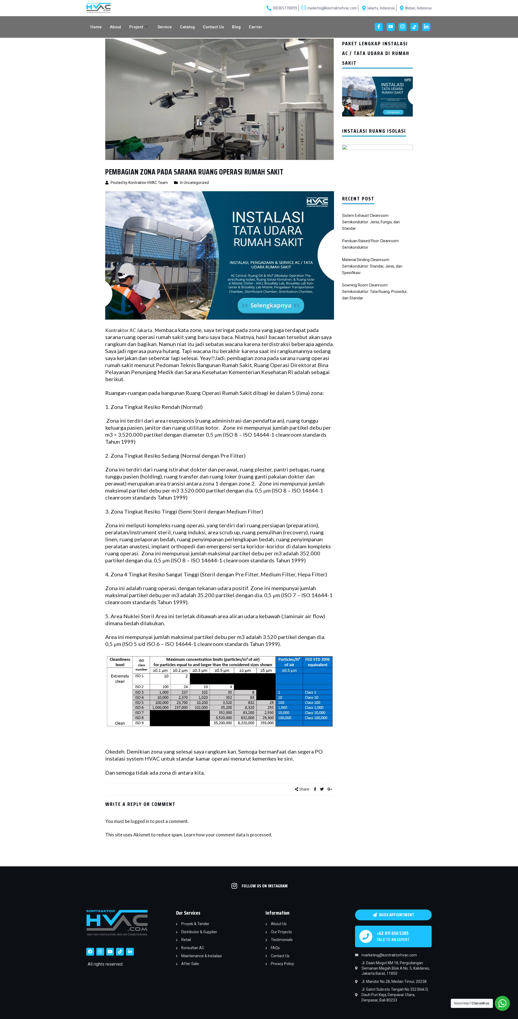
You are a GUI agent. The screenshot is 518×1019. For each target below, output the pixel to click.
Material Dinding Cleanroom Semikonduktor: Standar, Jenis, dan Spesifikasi (372, 266)
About (115, 27)
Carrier (255, 27)
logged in (140, 821)
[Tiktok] (120, 952)
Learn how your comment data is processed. (228, 834)
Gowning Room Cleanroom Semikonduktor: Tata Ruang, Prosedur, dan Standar (374, 291)
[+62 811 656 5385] (365, 936)
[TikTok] (414, 27)
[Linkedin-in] (130, 952)
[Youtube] (391, 27)
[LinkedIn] (426, 27)
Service (165, 27)
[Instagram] (402, 27)
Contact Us (213, 27)
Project (136, 27)
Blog (236, 27)
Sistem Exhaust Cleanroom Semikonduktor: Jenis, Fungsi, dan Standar (371, 222)
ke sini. (286, 758)
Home (96, 27)
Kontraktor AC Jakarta (128, 330)
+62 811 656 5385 (392, 933)
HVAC (152, 758)
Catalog (187, 27)
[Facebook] (379, 27)
